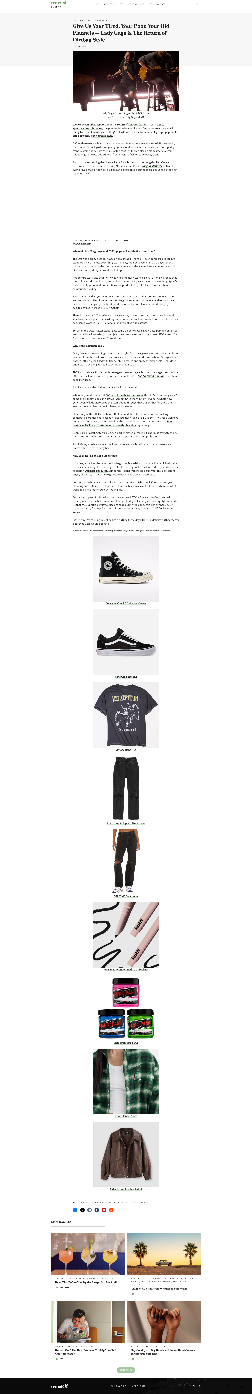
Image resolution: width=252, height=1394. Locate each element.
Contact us (162, 4)
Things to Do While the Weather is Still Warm (159, 1289)
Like (51, 7)
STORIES (166, 1282)
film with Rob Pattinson (124, 395)
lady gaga (132, 1203)
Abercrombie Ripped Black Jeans (126, 823)
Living (134, 1282)
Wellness (101, 4)
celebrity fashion (101, 1203)
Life (150, 4)
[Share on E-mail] (89, 1210)
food (70, 1278)
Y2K (130, 124)
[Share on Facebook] (75, 1210)
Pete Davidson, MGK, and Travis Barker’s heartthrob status (122, 423)
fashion (119, 1203)
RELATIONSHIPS (136, 4)
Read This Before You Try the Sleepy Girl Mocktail (86, 1282)
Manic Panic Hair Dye (126, 1042)
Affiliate (136, 1278)
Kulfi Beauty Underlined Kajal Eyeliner (126, 969)
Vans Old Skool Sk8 (126, 676)
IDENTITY (186, 1278)
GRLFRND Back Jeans (126, 896)
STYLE (113, 4)
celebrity (81, 1203)
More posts (126, 1370)
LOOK (144, 1282)
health (80, 1278)
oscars (145, 1203)
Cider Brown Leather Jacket (126, 1189)
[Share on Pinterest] (104, 1210)
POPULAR (154, 1282)
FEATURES (162, 1278)
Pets (122, 4)
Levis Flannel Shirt (126, 1116)
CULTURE (60, 1278)
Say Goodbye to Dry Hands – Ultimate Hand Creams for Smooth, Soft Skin (163, 1352)
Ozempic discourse (96, 470)
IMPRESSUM (138, 1386)
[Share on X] (82, 1210)
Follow (56, 7)
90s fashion (140, 124)
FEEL (133, 1346)
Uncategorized (82, 20)
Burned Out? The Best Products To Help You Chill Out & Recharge (85, 1352)
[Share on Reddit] (111, 1210)
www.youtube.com (82, 243)
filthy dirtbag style (101, 135)
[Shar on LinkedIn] (96, 1210)
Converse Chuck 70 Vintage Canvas (126, 603)
